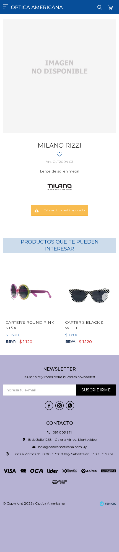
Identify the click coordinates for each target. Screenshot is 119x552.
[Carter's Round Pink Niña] (30, 288)
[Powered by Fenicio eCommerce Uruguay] (108, 503)
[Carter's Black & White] (89, 288)
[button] (99, 7)
